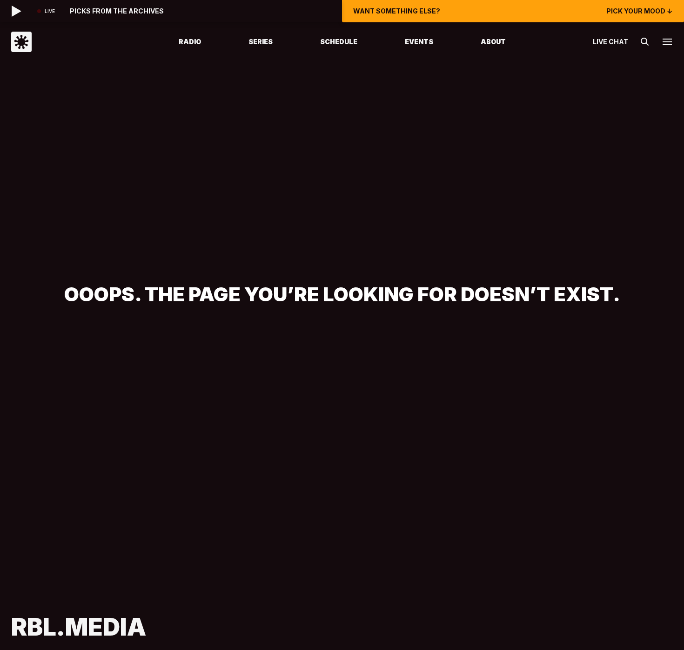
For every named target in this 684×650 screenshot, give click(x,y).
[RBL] (83, 42)
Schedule (338, 42)
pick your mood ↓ (639, 11)
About (493, 42)
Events (419, 42)
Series (260, 42)
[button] (667, 42)
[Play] (16, 11)
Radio (190, 42)
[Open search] (644, 41)
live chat (610, 42)
